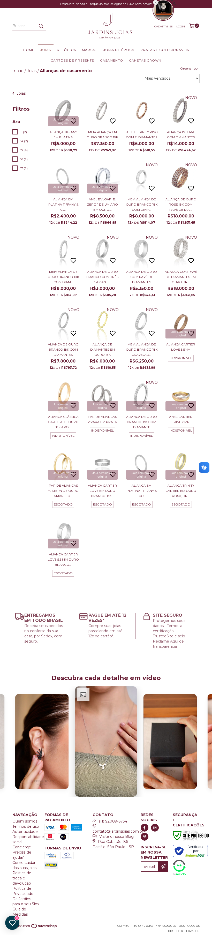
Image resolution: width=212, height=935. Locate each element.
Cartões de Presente (72, 60)
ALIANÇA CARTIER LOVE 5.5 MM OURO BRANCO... (63, 559)
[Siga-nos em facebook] (144, 828)
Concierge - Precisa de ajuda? (22, 852)
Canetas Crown (145, 60)
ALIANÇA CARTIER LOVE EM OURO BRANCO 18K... (102, 491)
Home (28, 50)
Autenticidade (25, 831)
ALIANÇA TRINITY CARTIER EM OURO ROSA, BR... (180, 491)
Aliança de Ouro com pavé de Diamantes (141, 277)
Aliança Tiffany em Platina (63, 134)
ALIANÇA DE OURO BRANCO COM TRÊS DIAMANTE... (102, 277)
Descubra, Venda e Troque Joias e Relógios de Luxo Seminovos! (106, 4)
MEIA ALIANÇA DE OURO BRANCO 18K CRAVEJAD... (141, 349)
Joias (45, 50)
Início (18, 70)
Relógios (66, 50)
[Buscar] (41, 26)
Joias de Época (118, 50)
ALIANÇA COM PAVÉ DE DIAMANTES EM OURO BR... (181, 277)
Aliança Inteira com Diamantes (181, 134)
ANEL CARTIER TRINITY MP (180, 419)
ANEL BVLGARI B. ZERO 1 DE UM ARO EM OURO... (102, 204)
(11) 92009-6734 (113, 821)
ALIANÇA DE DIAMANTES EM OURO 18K (102, 349)
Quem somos (24, 821)
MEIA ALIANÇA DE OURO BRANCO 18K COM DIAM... (141, 204)
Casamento (111, 60)
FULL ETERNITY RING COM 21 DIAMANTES (141, 134)
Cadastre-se (163, 26)
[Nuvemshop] (35, 927)
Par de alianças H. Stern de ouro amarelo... (63, 491)
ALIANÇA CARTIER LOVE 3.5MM (180, 346)
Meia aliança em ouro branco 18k (102, 134)
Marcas (89, 50)
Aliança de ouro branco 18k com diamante (141, 422)
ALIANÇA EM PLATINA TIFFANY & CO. (63, 204)
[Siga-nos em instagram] (155, 828)
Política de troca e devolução (21, 878)
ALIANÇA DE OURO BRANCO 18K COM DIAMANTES (63, 349)
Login (180, 26)
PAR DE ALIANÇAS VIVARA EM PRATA (102, 419)
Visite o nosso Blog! (116, 836)
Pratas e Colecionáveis (164, 50)
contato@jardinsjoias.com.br (118, 831)
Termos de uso (25, 826)
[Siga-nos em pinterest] (144, 837)
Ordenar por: (190, 68)
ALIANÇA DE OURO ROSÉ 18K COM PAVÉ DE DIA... (180, 204)
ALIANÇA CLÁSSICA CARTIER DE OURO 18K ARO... (63, 422)
